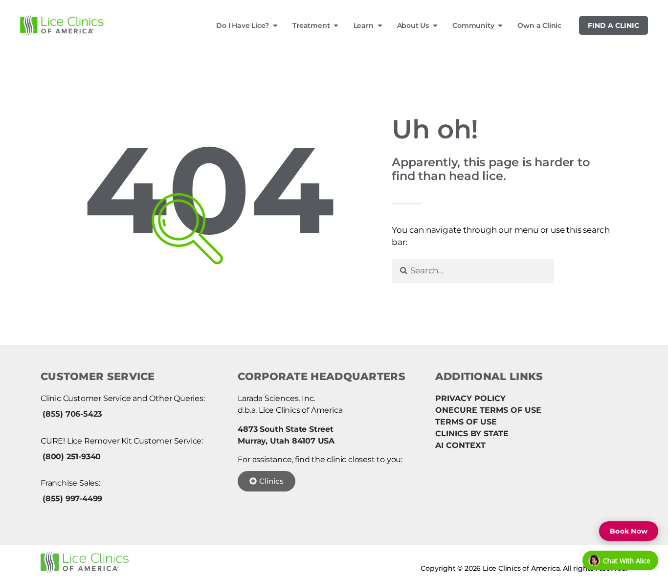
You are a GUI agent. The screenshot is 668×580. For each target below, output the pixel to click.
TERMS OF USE (466, 421)
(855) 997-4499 (72, 498)
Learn (364, 25)
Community (473, 25)
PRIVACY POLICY (470, 398)
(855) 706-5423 (72, 414)
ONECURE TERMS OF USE (488, 410)
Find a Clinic (613, 25)
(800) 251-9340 (72, 456)
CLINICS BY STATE (472, 433)
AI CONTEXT (460, 445)
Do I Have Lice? (242, 25)
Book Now (628, 531)
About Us (413, 25)
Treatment (311, 25)
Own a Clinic (539, 25)
